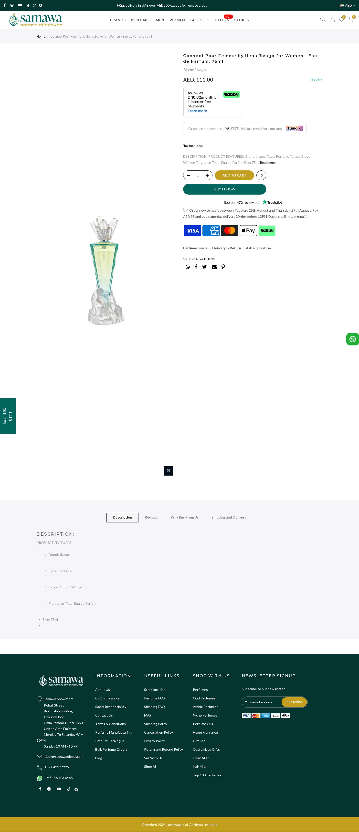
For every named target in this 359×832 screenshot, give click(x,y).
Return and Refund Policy (163, 749)
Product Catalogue (109, 741)
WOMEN (177, 20)
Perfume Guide (195, 248)
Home (41, 36)
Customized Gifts (206, 749)
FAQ (147, 715)
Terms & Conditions (110, 724)
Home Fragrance (205, 732)
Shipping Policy (155, 724)
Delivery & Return (226, 248)
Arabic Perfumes (205, 707)
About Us (102, 689)
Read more (268, 162)
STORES (241, 20)
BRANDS (118, 20)
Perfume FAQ (154, 698)
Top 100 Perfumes (207, 775)
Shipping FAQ (154, 707)
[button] (8, 416)
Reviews (151, 517)
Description (122, 517)
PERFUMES (141, 20)
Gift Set (199, 741)
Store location (155, 689)
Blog (98, 758)
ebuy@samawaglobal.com (63, 756)
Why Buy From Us (185, 517)
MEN (160, 20)
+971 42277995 (56, 767)
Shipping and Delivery (228, 517)
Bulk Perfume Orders (111, 749)
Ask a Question (258, 248)
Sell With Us (153, 758)
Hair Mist (200, 766)
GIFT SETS (200, 20)
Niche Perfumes (205, 715)
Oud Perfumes (204, 698)
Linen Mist (201, 758)
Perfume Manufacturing (113, 732)
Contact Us (104, 715)
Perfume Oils (203, 724)
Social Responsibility (110, 707)
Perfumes (200, 689)
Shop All (150, 766)
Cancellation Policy (158, 732)
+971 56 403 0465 (59, 778)
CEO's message (107, 698)
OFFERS (223, 18)
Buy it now (224, 189)
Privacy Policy (154, 741)
